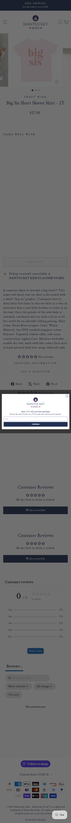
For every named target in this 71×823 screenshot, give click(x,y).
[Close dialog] (67, 396)
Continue (35, 424)
